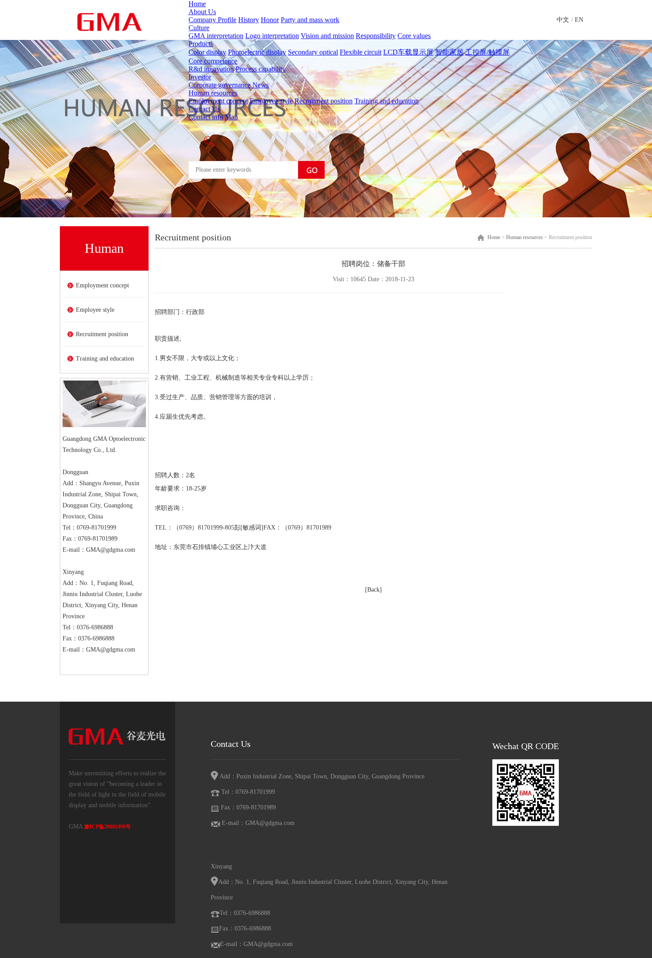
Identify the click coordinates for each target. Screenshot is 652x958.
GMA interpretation (216, 35)
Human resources (213, 93)
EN (579, 19)
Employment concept (218, 101)
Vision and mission (327, 35)
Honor (270, 20)
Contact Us (204, 109)
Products (201, 43)
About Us (202, 12)
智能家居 (449, 52)
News (260, 85)
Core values (414, 35)
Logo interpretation (272, 35)
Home (197, 4)
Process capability (261, 69)
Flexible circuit (360, 52)
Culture (199, 27)
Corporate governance (220, 85)
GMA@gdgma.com (110, 549)
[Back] (373, 589)
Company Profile (212, 20)
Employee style (271, 101)
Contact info (206, 117)
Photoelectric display (257, 52)
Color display (207, 52)
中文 (563, 19)
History (248, 20)
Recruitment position (324, 101)
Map (231, 117)
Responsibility (376, 35)
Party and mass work (310, 20)
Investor (200, 77)
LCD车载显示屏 (408, 52)
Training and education (386, 101)
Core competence (213, 61)
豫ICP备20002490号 (107, 827)
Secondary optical (313, 52)
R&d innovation (211, 69)
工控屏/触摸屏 (487, 52)
